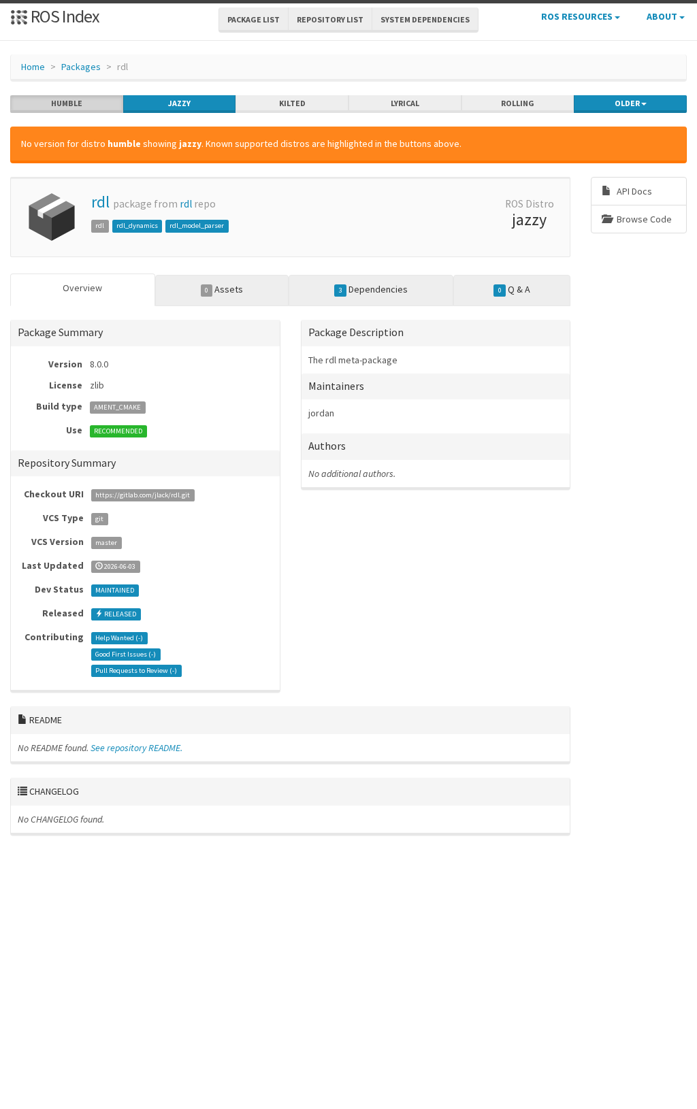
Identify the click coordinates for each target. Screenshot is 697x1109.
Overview (82, 288)
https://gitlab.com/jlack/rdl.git (142, 495)
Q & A (514, 289)
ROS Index (63, 16)
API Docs (633, 191)
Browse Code (643, 219)
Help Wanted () (119, 637)
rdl (100, 201)
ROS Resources (578, 16)
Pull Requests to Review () (136, 670)
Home (33, 67)
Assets (224, 289)
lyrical (405, 103)
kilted (292, 103)
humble (66, 103)
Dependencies (373, 289)
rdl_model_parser (196, 225)
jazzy (179, 103)
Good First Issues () (125, 654)
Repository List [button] (330, 19)
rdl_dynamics (137, 225)
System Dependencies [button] (425, 19)
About (663, 16)
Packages (81, 67)
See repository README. (136, 748)
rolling (517, 103)
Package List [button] (253, 19)
